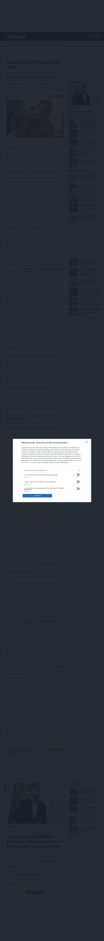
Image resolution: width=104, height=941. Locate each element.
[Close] (87, 443)
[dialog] (52, 470)
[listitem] (52, 470)
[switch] (77, 474)
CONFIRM (37, 495)
